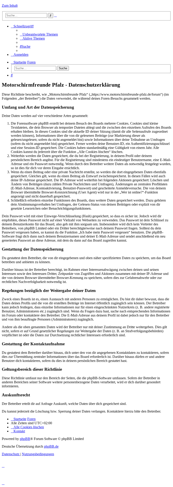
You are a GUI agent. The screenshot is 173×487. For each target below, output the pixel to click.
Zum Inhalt (10, 5)
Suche (63, 68)
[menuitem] (39, 34)
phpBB (25, 439)
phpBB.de (51, 446)
